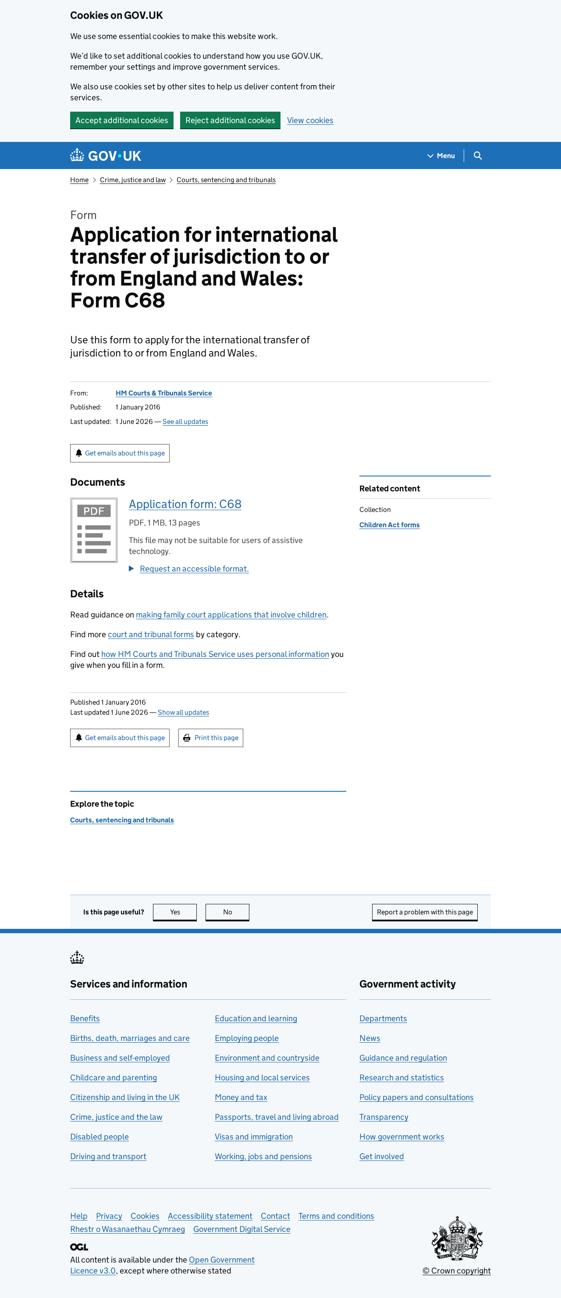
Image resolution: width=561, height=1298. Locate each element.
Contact (275, 1216)
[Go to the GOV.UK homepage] (105, 156)
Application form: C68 (185, 504)
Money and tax (241, 1097)
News (369, 1038)
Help (79, 1216)
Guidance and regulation (403, 1058)
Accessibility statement (210, 1216)
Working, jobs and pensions (263, 1156)
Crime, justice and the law (116, 1117)
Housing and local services (262, 1077)
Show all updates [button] (183, 712)
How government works (401, 1137)
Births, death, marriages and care (130, 1038)
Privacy (109, 1216)
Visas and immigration (254, 1137)
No (236, 912)
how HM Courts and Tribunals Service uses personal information (215, 654)
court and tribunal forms (151, 634)
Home (79, 180)
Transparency (383, 1117)
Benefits (85, 1018)
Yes (183, 912)
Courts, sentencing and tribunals (226, 180)
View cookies (310, 120)
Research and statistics (401, 1077)
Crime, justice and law (133, 180)
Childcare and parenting (113, 1077)
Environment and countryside (267, 1058)
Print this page (216, 738)
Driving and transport (108, 1156)
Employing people (247, 1038)
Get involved (381, 1156)
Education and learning (256, 1018)
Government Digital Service (242, 1229)
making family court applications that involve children (231, 615)
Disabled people (99, 1137)
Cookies (145, 1216)
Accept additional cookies (121, 120)
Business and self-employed (120, 1058)
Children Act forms (389, 525)
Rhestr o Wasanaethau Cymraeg (127, 1229)
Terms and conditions (336, 1216)
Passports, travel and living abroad (277, 1117)
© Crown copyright (457, 1271)
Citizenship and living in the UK (125, 1097)
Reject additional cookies (230, 120)
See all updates (185, 421)
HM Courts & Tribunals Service (164, 393)
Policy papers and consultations (416, 1097)
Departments (383, 1018)
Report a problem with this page (425, 912)
